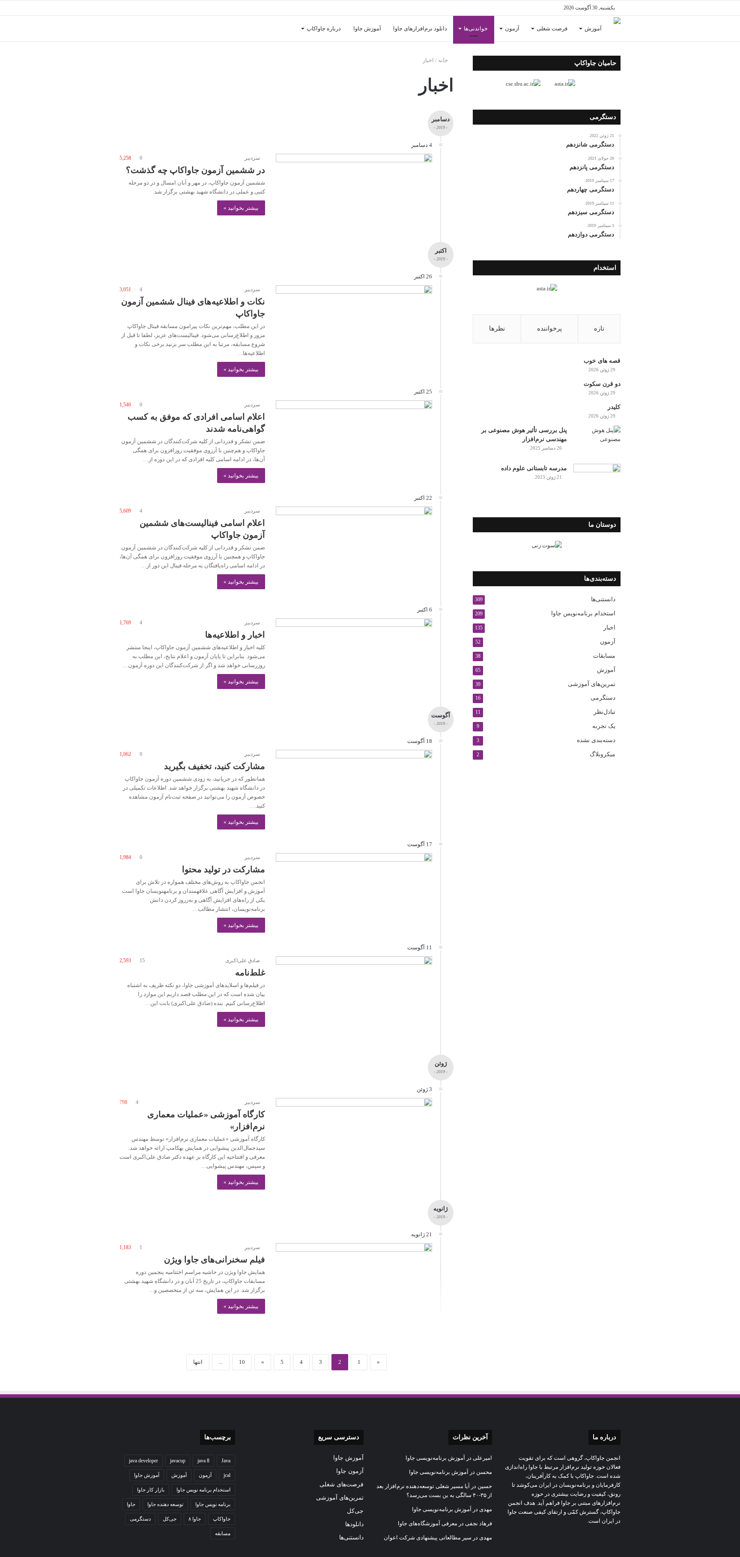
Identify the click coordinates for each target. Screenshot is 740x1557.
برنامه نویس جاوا (212, 1504)
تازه (599, 328)
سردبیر (252, 158)
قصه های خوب (602, 361)
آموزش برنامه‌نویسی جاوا (435, 1458)
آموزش (593, 28)
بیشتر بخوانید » (241, 208)
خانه (443, 60)
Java (225, 1461)
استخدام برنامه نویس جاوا (203, 1490)
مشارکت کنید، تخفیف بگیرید (214, 766)
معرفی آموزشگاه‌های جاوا (427, 1523)
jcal (227, 1475)
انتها (198, 1362)
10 (242, 1362)
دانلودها (354, 1524)
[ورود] (138, 29)
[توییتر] (215, 7)
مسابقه (222, 1533)
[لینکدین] (203, 7)
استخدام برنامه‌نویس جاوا (583, 613)
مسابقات (604, 656)
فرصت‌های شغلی (341, 1484)
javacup (177, 1461)
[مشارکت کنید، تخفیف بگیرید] (354, 789)
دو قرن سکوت (602, 384)
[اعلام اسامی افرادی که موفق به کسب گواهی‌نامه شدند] (354, 439)
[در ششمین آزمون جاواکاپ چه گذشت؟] (354, 193)
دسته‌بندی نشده (596, 740)
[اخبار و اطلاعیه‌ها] (354, 657)
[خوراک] (164, 7)
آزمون (512, 28)
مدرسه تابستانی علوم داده (534, 468)
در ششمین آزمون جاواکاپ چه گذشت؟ (195, 170)
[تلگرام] (177, 7)
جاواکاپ (221, 1519)
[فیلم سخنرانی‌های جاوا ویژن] (354, 1287)
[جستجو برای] (125, 29)
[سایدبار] (138, 7)
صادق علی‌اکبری (242, 960)
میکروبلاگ (602, 754)
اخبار (609, 627)
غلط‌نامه (250, 972)
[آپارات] (151, 7)
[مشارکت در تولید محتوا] (354, 892)
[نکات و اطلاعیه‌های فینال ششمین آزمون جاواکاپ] (354, 324)
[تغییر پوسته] (125, 7)
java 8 (203, 1461)
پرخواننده (549, 328)
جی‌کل (355, 1511)
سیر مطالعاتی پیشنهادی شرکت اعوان (427, 1537)
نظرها (497, 328)
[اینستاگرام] (190, 7)
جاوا (131, 1504)
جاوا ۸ (194, 1519)
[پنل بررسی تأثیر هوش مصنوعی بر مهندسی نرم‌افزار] (597, 442)
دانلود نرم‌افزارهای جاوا (420, 28)
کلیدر (614, 407)
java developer (143, 1461)
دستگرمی (603, 698)
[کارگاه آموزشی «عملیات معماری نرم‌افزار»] (354, 1136)
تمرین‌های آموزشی (591, 683)
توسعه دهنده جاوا (165, 1504)
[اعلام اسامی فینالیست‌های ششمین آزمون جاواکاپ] (354, 551)
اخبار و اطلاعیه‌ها (235, 634)
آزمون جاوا (350, 1471)
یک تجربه (603, 726)
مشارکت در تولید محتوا (223, 869)
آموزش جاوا (367, 28)
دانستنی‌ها (603, 599)
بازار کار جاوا (150, 1490)
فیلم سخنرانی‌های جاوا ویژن (214, 1259)
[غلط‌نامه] (354, 1000)
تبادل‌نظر (604, 712)
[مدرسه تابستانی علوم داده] (597, 480)
